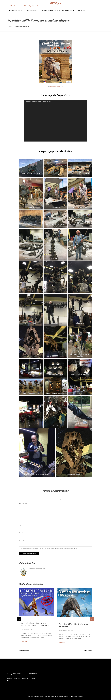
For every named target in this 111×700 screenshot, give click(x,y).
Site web (21, 541)
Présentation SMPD (15, 10)
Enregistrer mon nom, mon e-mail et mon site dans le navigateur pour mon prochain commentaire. (49, 548)
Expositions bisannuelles (56, 86)
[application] (55, 121)
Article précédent (24, 650)
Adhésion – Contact (68, 10)
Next (92, 619)
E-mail (21, 533)
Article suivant (88, 650)
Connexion (81, 10)
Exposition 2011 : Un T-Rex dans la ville (73, 629)
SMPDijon (55, 3)
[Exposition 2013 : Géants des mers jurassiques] (36, 602)
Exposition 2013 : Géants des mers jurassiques (35, 625)
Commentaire (23, 503)
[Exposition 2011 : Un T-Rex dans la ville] (73, 605)
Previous (19, 619)
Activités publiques (31, 10)
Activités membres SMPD (50, 10)
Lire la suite (24, 642)
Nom (21, 525)
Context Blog (79, 696)
